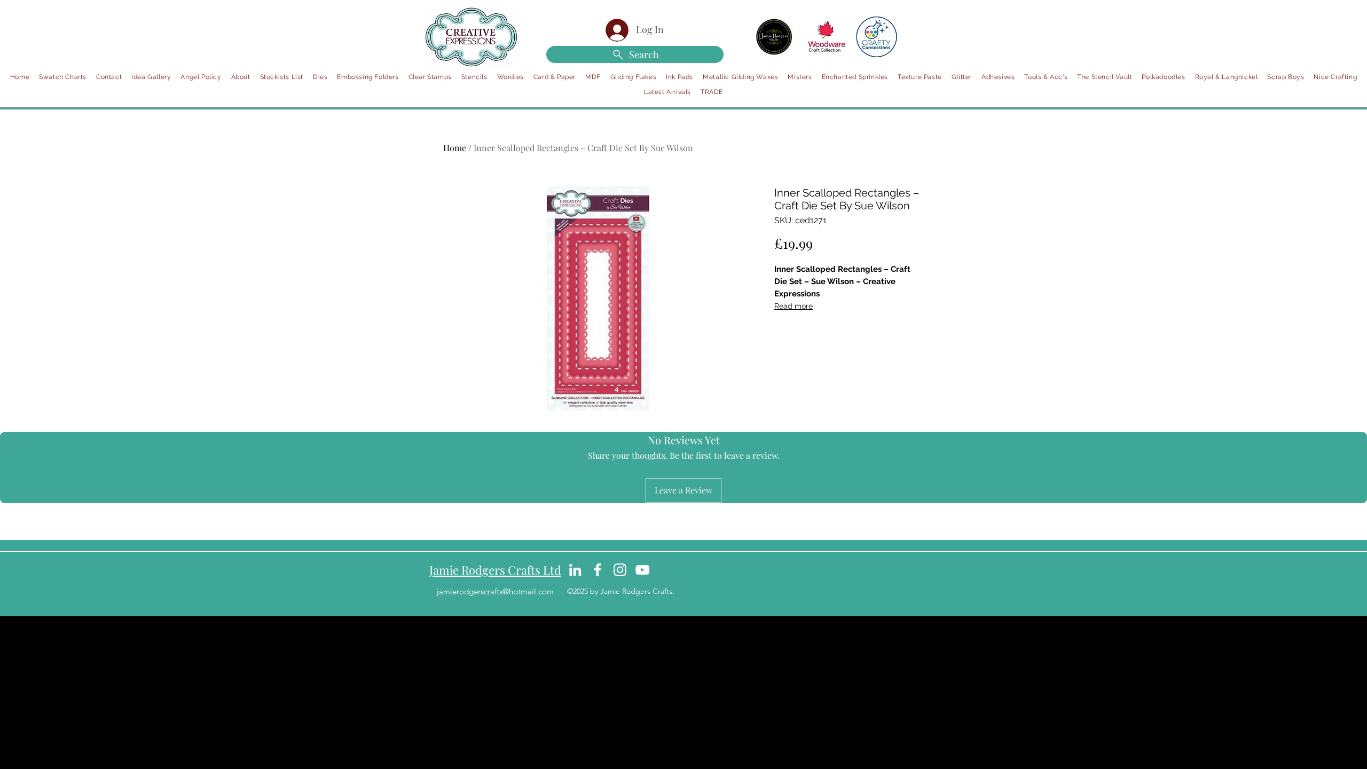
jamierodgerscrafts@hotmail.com (495, 591)
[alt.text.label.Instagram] (619, 569)
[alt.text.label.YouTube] (642, 569)
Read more (793, 306)
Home (454, 147)
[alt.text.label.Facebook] (597, 569)
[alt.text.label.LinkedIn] (575, 569)
